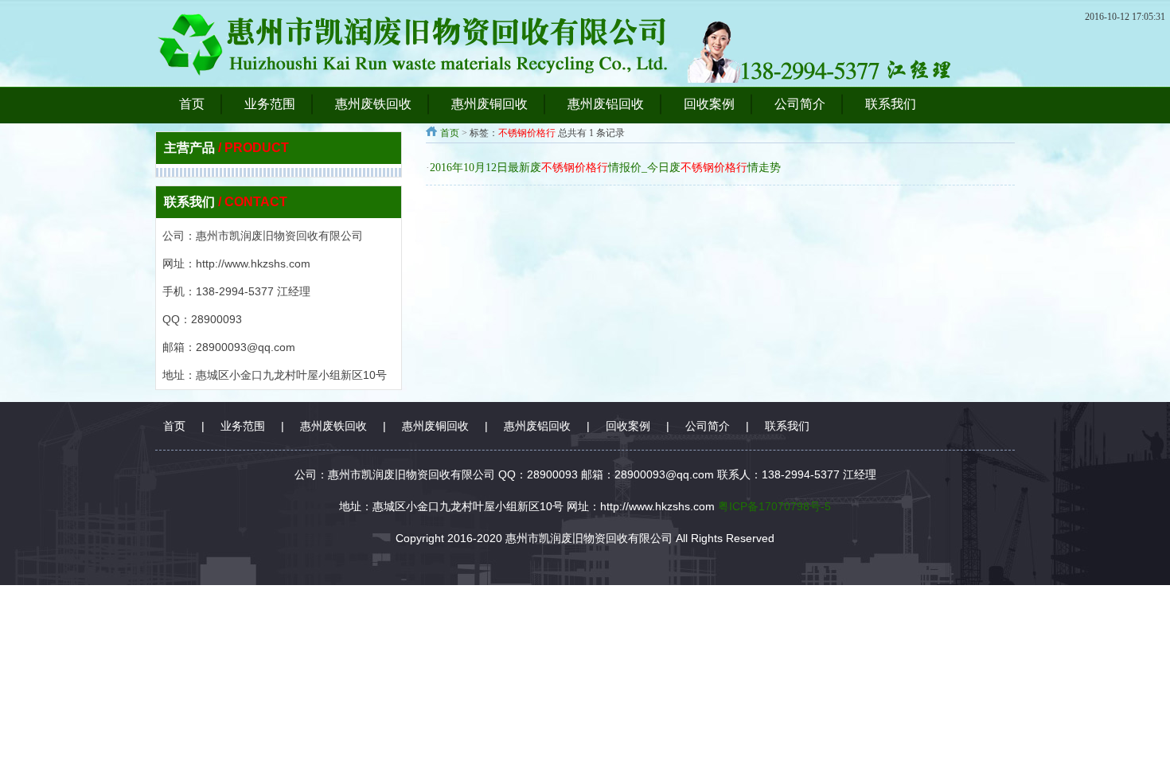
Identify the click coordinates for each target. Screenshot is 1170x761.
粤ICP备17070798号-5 (774, 506)
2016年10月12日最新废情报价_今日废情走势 (605, 168)
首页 (449, 133)
